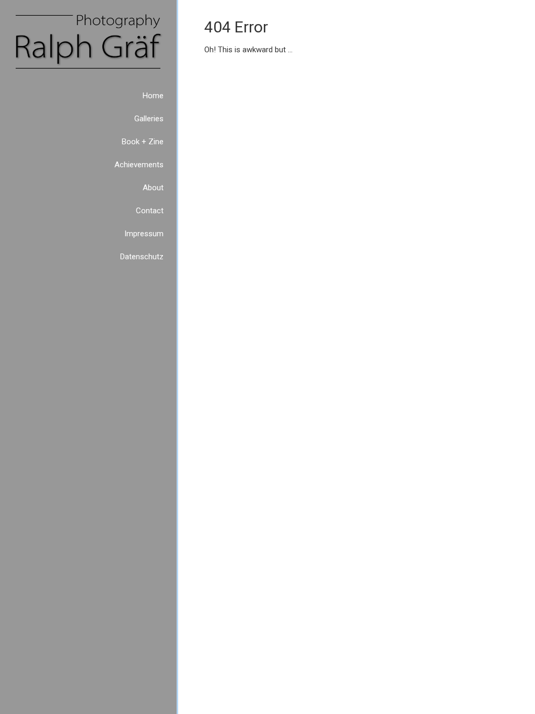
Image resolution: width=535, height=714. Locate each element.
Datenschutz (142, 256)
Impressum (144, 233)
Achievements (139, 164)
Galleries (149, 118)
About (153, 187)
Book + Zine (143, 141)
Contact (150, 210)
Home (153, 95)
